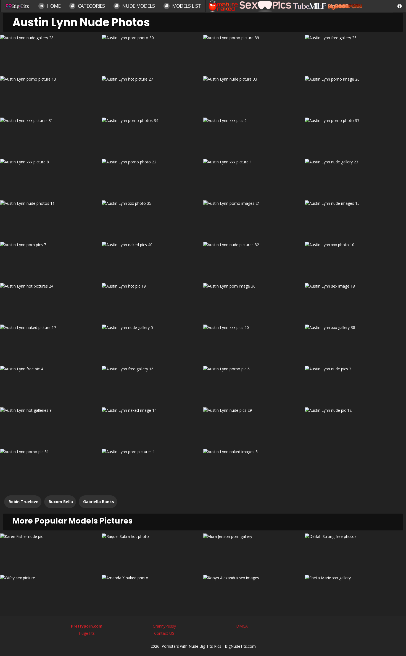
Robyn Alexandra (254, 593)
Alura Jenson (254, 552)
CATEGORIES (91, 5)
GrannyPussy (164, 626)
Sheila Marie (355, 593)
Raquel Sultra (152, 552)
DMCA (242, 626)
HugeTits (87, 633)
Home (53, 5)
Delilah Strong (355, 552)
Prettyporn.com (86, 626)
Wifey (51, 593)
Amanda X (152, 593)
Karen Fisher (51, 552)
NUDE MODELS (138, 5)
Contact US (164, 633)
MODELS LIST (186, 5)
